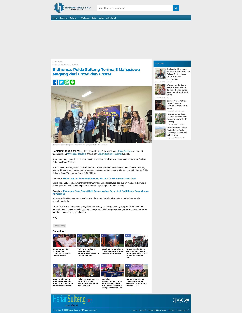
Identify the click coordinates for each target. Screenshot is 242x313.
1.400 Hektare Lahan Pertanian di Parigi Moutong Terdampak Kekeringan (177, 131)
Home (54, 18)
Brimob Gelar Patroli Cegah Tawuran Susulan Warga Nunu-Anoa (177, 104)
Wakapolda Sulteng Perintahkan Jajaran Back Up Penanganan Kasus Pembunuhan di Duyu (177, 90)
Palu (60, 61)
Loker (101, 18)
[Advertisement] (121, 39)
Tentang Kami (183, 310)
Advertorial (111, 18)
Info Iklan (171, 310)
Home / (55, 61)
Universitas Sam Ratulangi (110, 154)
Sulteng (73, 18)
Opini (94, 18)
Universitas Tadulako (76, 154)
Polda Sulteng (124, 151)
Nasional (63, 18)
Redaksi (142, 310)
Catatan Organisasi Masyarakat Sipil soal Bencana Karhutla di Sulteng (177, 118)
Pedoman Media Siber (157, 310)
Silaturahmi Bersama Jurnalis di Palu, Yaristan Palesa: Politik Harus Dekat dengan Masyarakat (178, 74)
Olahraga (85, 18)
